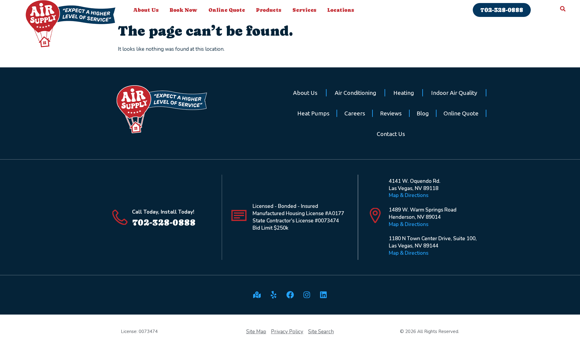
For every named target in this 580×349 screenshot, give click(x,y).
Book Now (183, 10)
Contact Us (391, 134)
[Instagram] (306, 294)
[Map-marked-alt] (256, 294)
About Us (146, 10)
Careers (354, 113)
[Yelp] (273, 294)
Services (304, 10)
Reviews (391, 113)
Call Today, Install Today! (163, 211)
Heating (403, 92)
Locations (340, 10)
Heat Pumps (313, 113)
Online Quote (226, 10)
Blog (423, 113)
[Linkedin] (323, 294)
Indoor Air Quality (454, 92)
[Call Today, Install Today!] (119, 217)
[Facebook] (290, 294)
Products (268, 10)
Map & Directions (408, 195)
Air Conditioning (355, 92)
